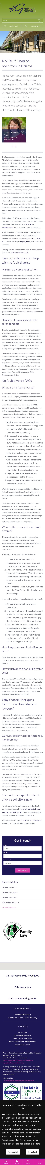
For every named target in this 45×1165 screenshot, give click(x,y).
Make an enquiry (22, 987)
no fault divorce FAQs (19, 253)
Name (5, 845)
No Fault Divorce (9, 907)
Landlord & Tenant (22, 1045)
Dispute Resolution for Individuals (22, 1041)
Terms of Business (16, 1069)
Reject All (32, 1152)
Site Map (5, 1074)
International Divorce (10, 902)
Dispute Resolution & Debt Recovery (22, 1017)
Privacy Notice (27, 1069)
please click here (32, 1143)
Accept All (13, 1152)
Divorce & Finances (9, 887)
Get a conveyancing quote (22, 998)
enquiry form (25, 242)
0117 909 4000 (18, 812)
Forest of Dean (29, 1081)
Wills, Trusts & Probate (22, 1038)
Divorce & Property (10, 897)
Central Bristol (9, 1081)
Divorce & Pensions (9, 892)
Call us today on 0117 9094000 (22, 975)
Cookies (11, 1074)
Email (5, 852)
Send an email (13, 26)
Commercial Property (22, 1014)
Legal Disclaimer (25, 1067)
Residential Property (22, 1035)
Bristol (28, 224)
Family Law (22, 1032)
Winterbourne (7, 227)
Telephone (6, 860)
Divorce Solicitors (10, 882)
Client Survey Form (34, 1072)
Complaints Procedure (20, 1072)
